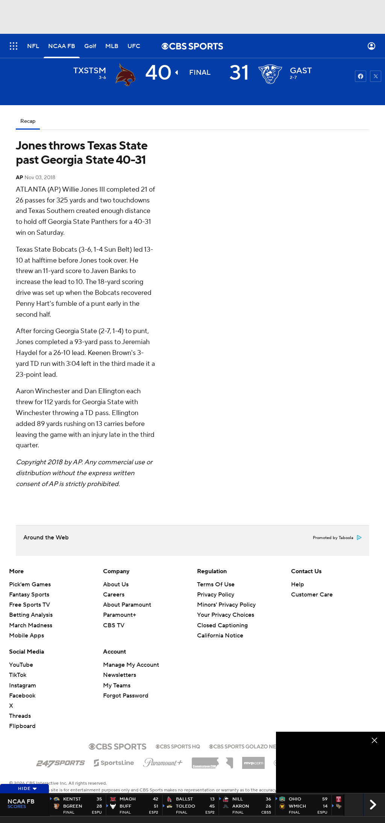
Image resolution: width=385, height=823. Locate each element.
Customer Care (312, 594)
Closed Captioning (222, 625)
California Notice (220, 635)
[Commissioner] (212, 760)
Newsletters (119, 675)
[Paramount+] (163, 761)
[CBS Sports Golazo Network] (252, 745)
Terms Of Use (216, 584)
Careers (113, 594)
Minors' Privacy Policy (226, 605)
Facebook (22, 695)
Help (297, 584)
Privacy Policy (215, 594)
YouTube (21, 665)
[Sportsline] (114, 762)
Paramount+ (119, 615)
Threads (20, 716)
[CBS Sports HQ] (178, 745)
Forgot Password (126, 695)
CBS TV (113, 625)
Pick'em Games (30, 584)
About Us (116, 584)
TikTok (17, 675)
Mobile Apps (26, 635)
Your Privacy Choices (225, 615)
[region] (330, 762)
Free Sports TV (29, 605)
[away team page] (126, 74)
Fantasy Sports (29, 594)
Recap (27, 121)
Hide (24, 788)
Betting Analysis (31, 615)
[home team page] (270, 74)
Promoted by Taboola (333, 538)
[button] (14, 46)
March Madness (30, 625)
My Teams (116, 685)
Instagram (22, 685)
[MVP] (253, 760)
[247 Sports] (60, 761)
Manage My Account (131, 665)
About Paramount (127, 605)
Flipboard (22, 726)
